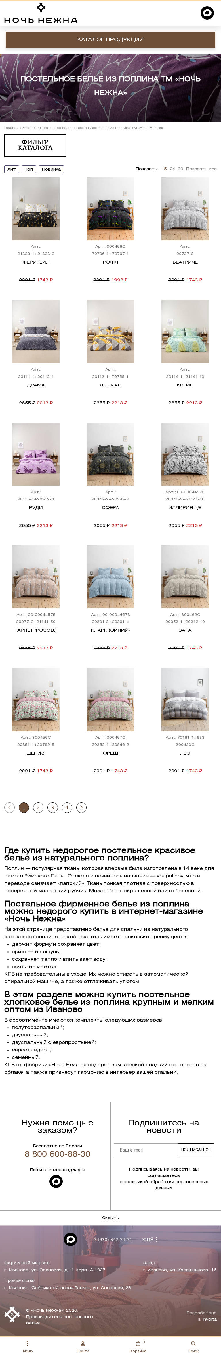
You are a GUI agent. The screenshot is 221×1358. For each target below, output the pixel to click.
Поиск (193, 1351)
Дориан (110, 385)
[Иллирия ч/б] (185, 454)
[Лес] (185, 699)
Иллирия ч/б (185, 508)
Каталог (29, 128)
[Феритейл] (35, 208)
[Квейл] (185, 331)
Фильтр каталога (35, 145)
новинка (51, 169)
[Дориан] (110, 331)
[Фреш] (110, 699)
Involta (209, 1320)
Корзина (138, 1347)
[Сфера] (110, 454)
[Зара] (185, 576)
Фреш (110, 753)
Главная (11, 128)
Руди (36, 508)
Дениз (36, 753)
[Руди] (35, 454)
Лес (185, 753)
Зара (185, 630)
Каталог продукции (110, 40)
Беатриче (185, 262)
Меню (28, 1351)
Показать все (201, 169)
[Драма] (35, 331)
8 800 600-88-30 (57, 1154)
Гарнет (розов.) (35, 630)
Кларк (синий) (110, 630)
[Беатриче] (185, 208)
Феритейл (35, 262)
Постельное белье (56, 128)
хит (11, 169)
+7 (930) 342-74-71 (111, 1240)
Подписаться (196, 1150)
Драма (36, 385)
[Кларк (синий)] (110, 576)
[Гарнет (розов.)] (35, 576)
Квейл (185, 385)
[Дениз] (35, 699)
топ (29, 169)
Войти (83, 1351)
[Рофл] (110, 208)
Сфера (110, 508)
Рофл (110, 262)
